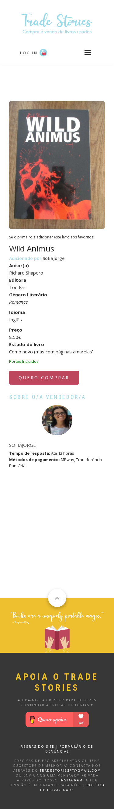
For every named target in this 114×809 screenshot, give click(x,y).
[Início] (57, 23)
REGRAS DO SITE (37, 746)
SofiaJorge (53, 258)
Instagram (71, 780)
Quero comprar (44, 377)
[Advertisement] (57, 79)
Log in (29, 53)
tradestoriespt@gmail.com (70, 770)
